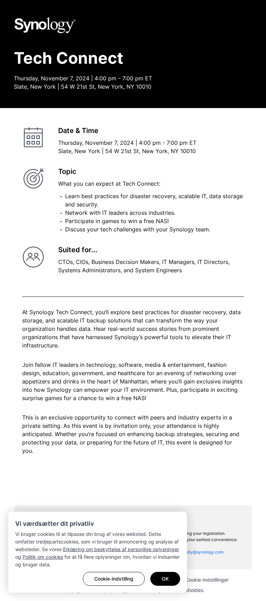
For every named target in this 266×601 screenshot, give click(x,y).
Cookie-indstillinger (207, 580)
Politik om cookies (43, 557)
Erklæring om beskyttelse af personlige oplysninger (121, 549)
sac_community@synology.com (192, 552)
